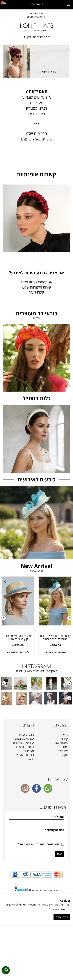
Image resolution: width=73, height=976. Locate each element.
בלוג (65, 747)
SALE (30, 759)
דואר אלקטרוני (54, 830)
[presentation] (3, 618)
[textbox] (36, 15)
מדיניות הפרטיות (29, 844)
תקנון (65, 755)
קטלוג (64, 739)
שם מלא (58, 816)
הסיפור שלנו (61, 743)
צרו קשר (63, 751)
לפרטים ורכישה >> (18, 652)
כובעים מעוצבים (24, 755)
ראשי (65, 735)
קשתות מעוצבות (24, 739)
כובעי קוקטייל (26, 735)
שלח (59, 853)
